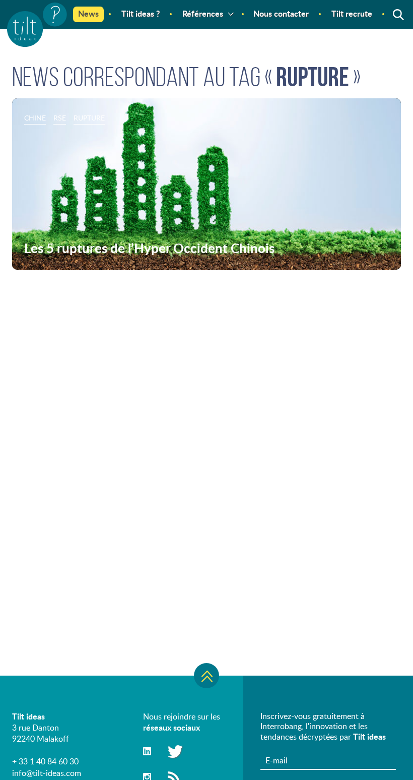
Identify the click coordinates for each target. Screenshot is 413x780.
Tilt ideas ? (140, 13)
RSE (59, 118)
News (88, 13)
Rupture (89, 118)
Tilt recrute (351, 13)
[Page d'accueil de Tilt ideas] (37, 25)
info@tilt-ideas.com (46, 772)
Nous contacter (281, 13)
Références (202, 13)
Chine (35, 118)
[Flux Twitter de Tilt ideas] (173, 751)
